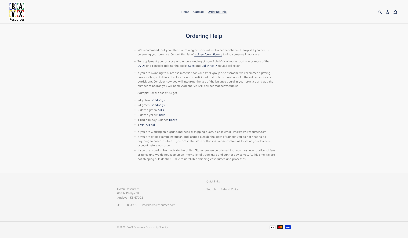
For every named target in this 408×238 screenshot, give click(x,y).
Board (173, 120)
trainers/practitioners (208, 54)
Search (211, 189)
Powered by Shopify (157, 227)
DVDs (141, 66)
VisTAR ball (147, 125)
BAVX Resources (136, 227)
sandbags (157, 100)
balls (160, 110)
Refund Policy (230, 189)
